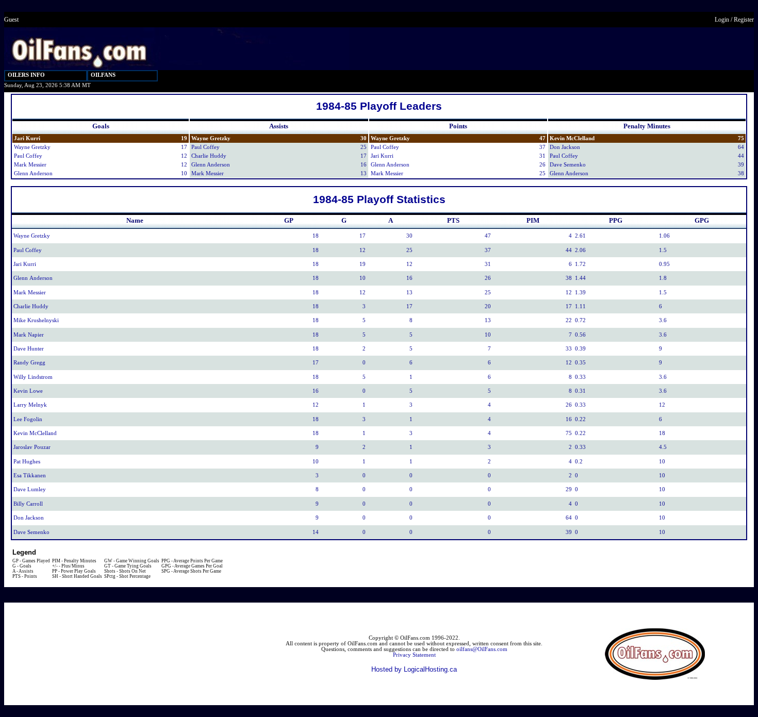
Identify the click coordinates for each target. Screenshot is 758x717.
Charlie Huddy (208, 156)
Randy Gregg (29, 362)
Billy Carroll (28, 504)
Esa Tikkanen (29, 475)
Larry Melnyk (30, 405)
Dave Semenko (568, 165)
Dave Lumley (29, 489)
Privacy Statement (414, 655)
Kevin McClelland (572, 138)
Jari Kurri (27, 138)
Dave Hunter (28, 349)
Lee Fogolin (27, 419)
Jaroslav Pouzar (32, 447)
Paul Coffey (28, 156)
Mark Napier (28, 335)
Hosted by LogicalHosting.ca (414, 669)
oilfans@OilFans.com (481, 649)
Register (744, 19)
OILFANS (103, 75)
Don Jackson (565, 147)
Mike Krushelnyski (36, 320)
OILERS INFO (26, 75)
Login (722, 19)
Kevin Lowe (28, 391)
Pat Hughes (26, 461)
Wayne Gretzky (32, 147)
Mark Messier (30, 165)
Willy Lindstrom (33, 377)
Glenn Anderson (33, 173)
